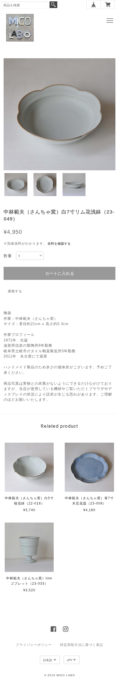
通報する (15, 291)
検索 (53, 4)
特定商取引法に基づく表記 (81, 645)
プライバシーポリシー (34, 645)
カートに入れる (59, 273)
